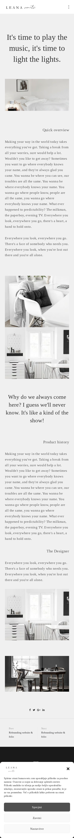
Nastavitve (37, 828)
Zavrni (37, 818)
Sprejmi (37, 807)
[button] (68, 769)
